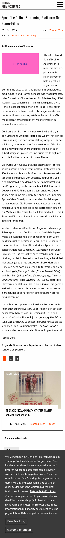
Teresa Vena (56, 30)
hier (55, 513)
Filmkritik (12, 373)
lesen (52, 424)
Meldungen (32, 35)
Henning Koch (37, 424)
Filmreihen (18, 35)
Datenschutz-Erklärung (43, 491)
